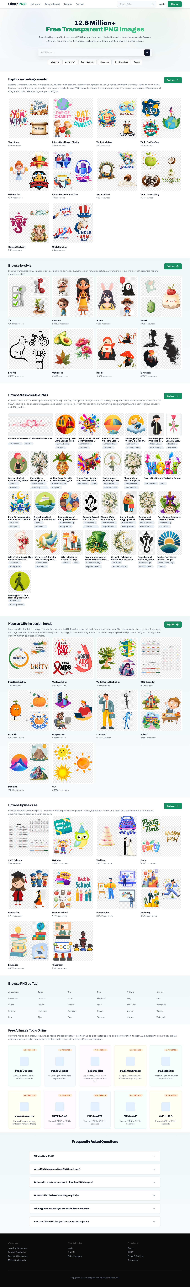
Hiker (76, 562)
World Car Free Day (149, 142)
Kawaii (143, 320)
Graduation (13, 913)
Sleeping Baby (133, 448)
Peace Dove (41, 562)
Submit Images (75, 1256)
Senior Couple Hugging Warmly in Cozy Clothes (128, 519)
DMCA (130, 1252)
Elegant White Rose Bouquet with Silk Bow (133, 480)
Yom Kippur (13, 142)
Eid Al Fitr (14, 522)
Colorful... (84, 448)
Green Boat (40, 526)
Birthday (56, 860)
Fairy (129, 998)
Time (70, 1017)
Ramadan (72, 1011)
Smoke (159, 1011)
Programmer (58, 734)
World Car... (15, 601)
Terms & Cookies (135, 1256)
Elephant (101, 998)
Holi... (163, 483)
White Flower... (38, 483)
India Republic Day (17, 682)
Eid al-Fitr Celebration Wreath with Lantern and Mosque (123, 559)
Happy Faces (65, 526)
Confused (101, 734)
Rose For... (172, 444)
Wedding (100, 860)
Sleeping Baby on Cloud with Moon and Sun (135, 441)
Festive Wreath (119, 566)
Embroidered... (146, 526)
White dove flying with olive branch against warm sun (45, 559)
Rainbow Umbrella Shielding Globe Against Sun (110, 441)
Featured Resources (18, 1256)
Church (159, 992)
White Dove (41, 566)
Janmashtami (103, 194)
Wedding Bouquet (36, 488)
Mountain (12, 787)
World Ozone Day (165, 562)
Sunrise (161, 566)
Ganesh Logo (90, 522)
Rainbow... (108, 448)
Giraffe (41, 1004)
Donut (70, 998)
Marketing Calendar (17, 1260)
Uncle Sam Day (59, 247)
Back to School (52, 4)
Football (80, 4)
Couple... (60, 448)
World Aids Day (59, 682)
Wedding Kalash (59, 483)
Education (13, 965)
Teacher (68, 4)
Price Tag (42, 1011)
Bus (99, 992)
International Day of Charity (65, 142)
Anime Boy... (155, 444)
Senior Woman (110, 487)
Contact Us (133, 1260)
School (143, 734)
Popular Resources (17, 1252)
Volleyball (160, 1017)
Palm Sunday (165, 522)
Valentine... (15, 562)
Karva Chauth (63, 444)
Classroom (104, 62)
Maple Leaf (70, 62)
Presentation (102, 913)
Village (130, 1017)
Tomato (100, 1017)
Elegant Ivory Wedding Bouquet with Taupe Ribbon (39, 480)
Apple (40, 992)
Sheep (130, 1011)
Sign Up (71, 1252)
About (131, 1248)
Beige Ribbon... (109, 526)
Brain (70, 992)
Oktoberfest (14, 194)
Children (130, 992)
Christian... (164, 526)
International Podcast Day (65, 194)
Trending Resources (17, 1248)
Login (70, 1248)
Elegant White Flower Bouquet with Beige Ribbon (109, 519)
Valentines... (15, 444)
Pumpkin (12, 734)
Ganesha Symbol (88, 527)
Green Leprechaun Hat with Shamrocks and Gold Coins (97, 559)
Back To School (60, 913)
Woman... (14, 487)
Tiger (40, 1017)
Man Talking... (156, 448)
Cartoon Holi (85, 444)
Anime (99, 320)
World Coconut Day (149, 194)
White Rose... (131, 487)
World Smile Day (104, 142)
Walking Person (16, 604)
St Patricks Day (93, 562)
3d (9, 320)
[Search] (152, 4)
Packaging (161, 1004)
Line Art (12, 373)
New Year (131, 1004)
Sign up (174, 4)
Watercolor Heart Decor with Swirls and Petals (30, 439)
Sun (54, 787)
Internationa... (110, 483)
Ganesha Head (145, 566)
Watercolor (57, 373)
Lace (99, 1004)
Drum (94, 483)
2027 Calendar (147, 682)
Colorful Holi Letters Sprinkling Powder (162, 478)
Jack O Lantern (87, 62)
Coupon (41, 998)
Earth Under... (110, 444)
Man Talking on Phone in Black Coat (155, 441)
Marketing (145, 913)
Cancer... (14, 483)
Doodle (99, 373)
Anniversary (13, 992)
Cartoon (56, 320)
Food (158, 998)
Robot (100, 1011)
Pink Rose (172, 448)
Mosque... (14, 526)
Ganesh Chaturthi (16, 247)
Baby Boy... (132, 444)
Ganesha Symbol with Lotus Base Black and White (90, 519)
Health (71, 1004)
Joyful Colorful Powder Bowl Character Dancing (89, 441)
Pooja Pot (56, 487)
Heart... (28, 444)
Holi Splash (82, 483)
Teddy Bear (15, 566)
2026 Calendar (15, 860)
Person (11, 1011)
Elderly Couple (128, 526)
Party (143, 860)
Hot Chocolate (121, 62)
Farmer (137, 62)
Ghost (11, 1004)
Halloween (36, 4)
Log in (162, 4)
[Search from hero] (147, 52)
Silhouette (145, 373)
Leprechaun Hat (93, 566)
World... (38, 522)
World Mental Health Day (108, 682)
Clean (17, 4)
